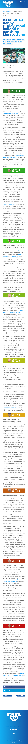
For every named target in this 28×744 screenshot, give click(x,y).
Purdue (20, 41)
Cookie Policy (14, 729)
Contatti (9, 727)
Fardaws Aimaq (7, 39)
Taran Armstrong (7, 43)
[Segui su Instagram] (21, 1)
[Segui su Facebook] (18, 1)
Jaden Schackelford (12, 41)
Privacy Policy (18, 727)
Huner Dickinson (16, 39)
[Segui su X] (24, 1)
